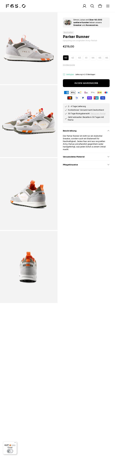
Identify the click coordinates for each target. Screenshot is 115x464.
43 (79, 57)
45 (100, 57)
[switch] (10, 451)
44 (93, 57)
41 (86, 57)
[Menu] (15, 443)
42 (72, 57)
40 (65, 57)
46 (106, 57)
